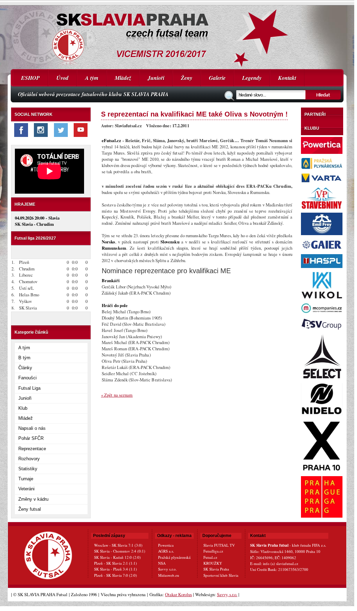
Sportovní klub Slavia (220, 575)
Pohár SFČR (31, 438)
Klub (22, 408)
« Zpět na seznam (117, 395)
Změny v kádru (33, 499)
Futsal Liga (29, 388)
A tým (91, 78)
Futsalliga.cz (213, 551)
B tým (24, 357)
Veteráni (26, 488)
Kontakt (287, 78)
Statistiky (27, 468)
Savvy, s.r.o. (227, 594)
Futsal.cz (210, 557)
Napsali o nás (32, 428)
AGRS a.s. (166, 551)
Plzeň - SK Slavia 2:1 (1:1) (115, 563)
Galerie (217, 78)
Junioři (156, 78)
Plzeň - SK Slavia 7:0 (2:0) (115, 575)
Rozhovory (29, 458)
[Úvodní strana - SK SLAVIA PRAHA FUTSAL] (177, 34)
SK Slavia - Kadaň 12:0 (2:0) (117, 557)
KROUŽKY (212, 563)
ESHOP (30, 78)
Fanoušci (27, 377)
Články (25, 367)
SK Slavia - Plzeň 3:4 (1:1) (115, 569)
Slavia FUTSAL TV (219, 545)
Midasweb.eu (168, 575)
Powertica (166, 545)
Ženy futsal (29, 509)
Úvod (62, 78)
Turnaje (25, 478)
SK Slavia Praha (216, 569)
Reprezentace (32, 448)
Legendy (252, 78)
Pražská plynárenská (174, 557)
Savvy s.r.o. (167, 569)
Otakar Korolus (178, 594)
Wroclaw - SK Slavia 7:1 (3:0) (118, 545)
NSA (162, 563)
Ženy (186, 78)
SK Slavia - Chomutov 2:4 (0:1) (119, 551)
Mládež (123, 78)
